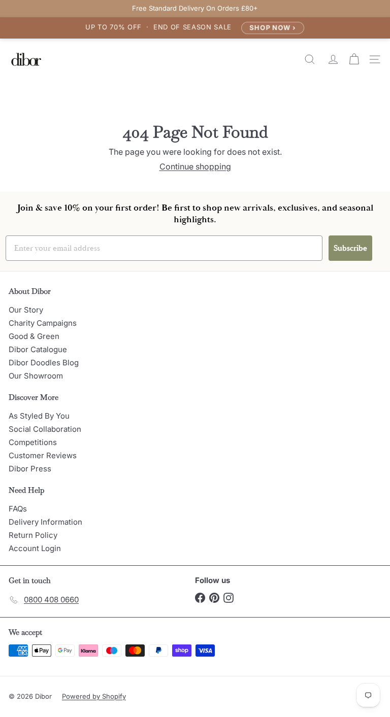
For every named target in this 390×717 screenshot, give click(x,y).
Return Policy (33, 535)
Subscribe (350, 248)
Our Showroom (36, 376)
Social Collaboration (45, 429)
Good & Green (34, 336)
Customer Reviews (43, 455)
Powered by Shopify (94, 696)
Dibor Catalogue (38, 349)
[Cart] (355, 59)
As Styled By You (39, 416)
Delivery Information (45, 522)
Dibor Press (30, 468)
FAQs (18, 509)
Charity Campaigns (43, 323)
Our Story (26, 310)
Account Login (35, 548)
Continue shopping (195, 166)
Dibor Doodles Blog (44, 362)
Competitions (33, 442)
